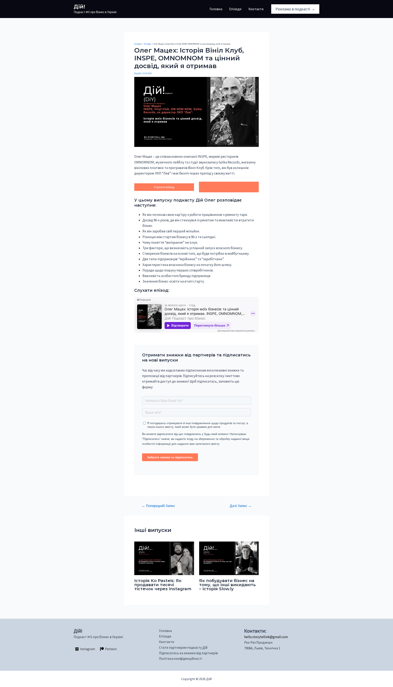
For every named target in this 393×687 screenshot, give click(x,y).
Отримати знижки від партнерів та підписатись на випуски (229, 187)
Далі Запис (241, 506)
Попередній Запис (158, 506)
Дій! (79, 6)
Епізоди (235, 9)
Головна (216, 9)
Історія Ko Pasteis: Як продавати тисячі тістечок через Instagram (162, 584)
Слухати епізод (164, 187)
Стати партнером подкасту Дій (183, 647)
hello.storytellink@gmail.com (266, 637)
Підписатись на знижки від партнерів (188, 653)
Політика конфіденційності (180, 658)
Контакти (256, 9)
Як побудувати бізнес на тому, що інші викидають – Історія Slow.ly (227, 584)
